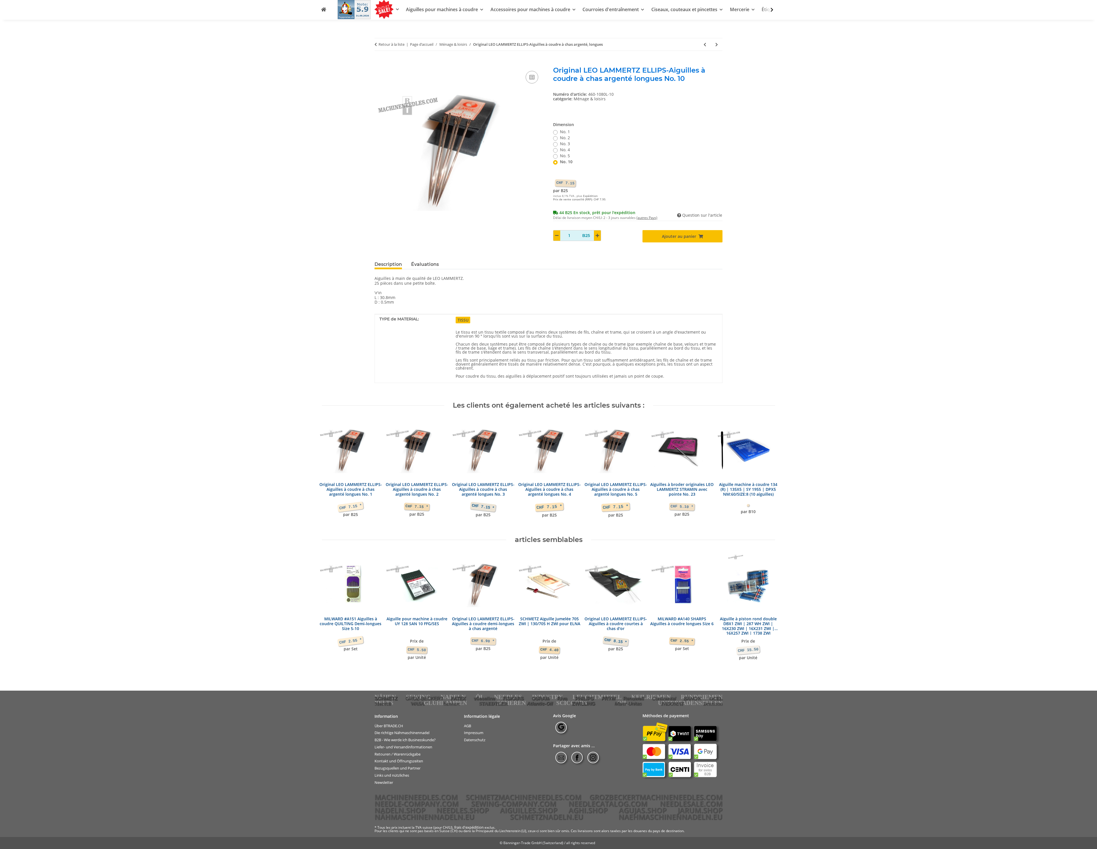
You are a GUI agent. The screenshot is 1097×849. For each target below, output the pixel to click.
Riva (562, 698)
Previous (331, 472)
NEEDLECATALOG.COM (607, 803)
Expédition (590, 196)
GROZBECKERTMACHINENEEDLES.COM (655, 797)
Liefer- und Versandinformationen (403, 747)
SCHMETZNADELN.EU (546, 817)
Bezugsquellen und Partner (398, 768)
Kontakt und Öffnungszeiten (399, 761)
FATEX (458, 698)
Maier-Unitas (628, 703)
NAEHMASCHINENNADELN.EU (670, 817)
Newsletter (384, 782)
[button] (768, 10)
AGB (467, 725)
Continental (664, 698)
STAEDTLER (493, 703)
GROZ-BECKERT (424, 698)
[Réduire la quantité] (556, 235)
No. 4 (565, 150)
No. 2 (565, 137)
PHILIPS (584, 698)
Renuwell (633, 698)
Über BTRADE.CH (389, 725)
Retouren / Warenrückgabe (398, 754)
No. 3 (565, 144)
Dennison (712, 703)
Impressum (473, 732)
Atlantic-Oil (540, 703)
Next (765, 472)
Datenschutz (474, 740)
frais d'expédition (469, 827)
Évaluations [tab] (425, 264)
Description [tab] (388, 264)
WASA (417, 703)
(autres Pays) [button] (646, 217)
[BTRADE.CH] (323, 9)
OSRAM (540, 698)
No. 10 (566, 162)
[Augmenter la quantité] (597, 235)
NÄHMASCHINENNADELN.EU (425, 817)
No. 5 (565, 156)
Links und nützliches (392, 775)
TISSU (463, 320)
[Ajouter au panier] (379, 63)
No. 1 (565, 131)
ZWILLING (583, 703)
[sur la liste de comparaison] (532, 77)
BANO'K (692, 698)
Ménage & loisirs (590, 98)
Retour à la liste (392, 44)
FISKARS (513, 698)
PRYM (608, 698)
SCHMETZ (386, 698)
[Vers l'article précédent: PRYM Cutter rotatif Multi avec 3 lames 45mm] (705, 44)
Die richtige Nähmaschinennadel (402, 732)
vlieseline (484, 698)
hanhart (451, 703)
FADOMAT (672, 703)
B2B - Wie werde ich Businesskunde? (405, 740)
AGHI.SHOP (588, 810)
